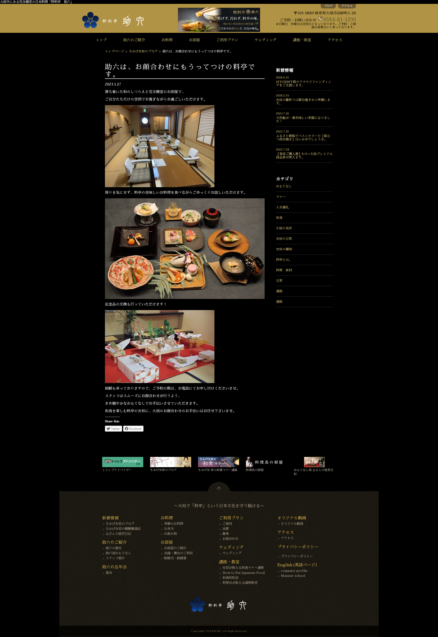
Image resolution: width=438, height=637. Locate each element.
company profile (294, 570)
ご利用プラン (227, 40)
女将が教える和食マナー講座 (243, 567)
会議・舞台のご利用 (178, 553)
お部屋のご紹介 (175, 548)
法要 (225, 528)
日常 (279, 280)
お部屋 (194, 40)
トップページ (114, 51)
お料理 (167, 40)
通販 (279, 291)
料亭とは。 (284, 259)
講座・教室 (302, 40)
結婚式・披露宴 (175, 558)
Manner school (293, 575)
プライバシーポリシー (297, 556)
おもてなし (284, 186)
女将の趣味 (284, 249)
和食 (279, 217)
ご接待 (227, 523)
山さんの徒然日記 (118, 533)
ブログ (328, 6)
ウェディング (265, 40)
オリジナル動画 (292, 523)
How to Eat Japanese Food (243, 572)
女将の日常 (284, 238)
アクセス (347, 6)
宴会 (109, 572)
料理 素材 (284, 270)
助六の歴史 (114, 548)
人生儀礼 (282, 207)
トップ (101, 40)
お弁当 (169, 528)
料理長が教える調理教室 (240, 582)
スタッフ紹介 (115, 558)
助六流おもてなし (118, 553)
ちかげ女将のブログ (143, 51)
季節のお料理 (173, 523)
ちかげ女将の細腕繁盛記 (123, 528)
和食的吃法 (230, 577)
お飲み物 (170, 533)
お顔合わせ (230, 538)
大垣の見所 (284, 228)
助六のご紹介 (134, 40)
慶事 (225, 533)
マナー (281, 196)
